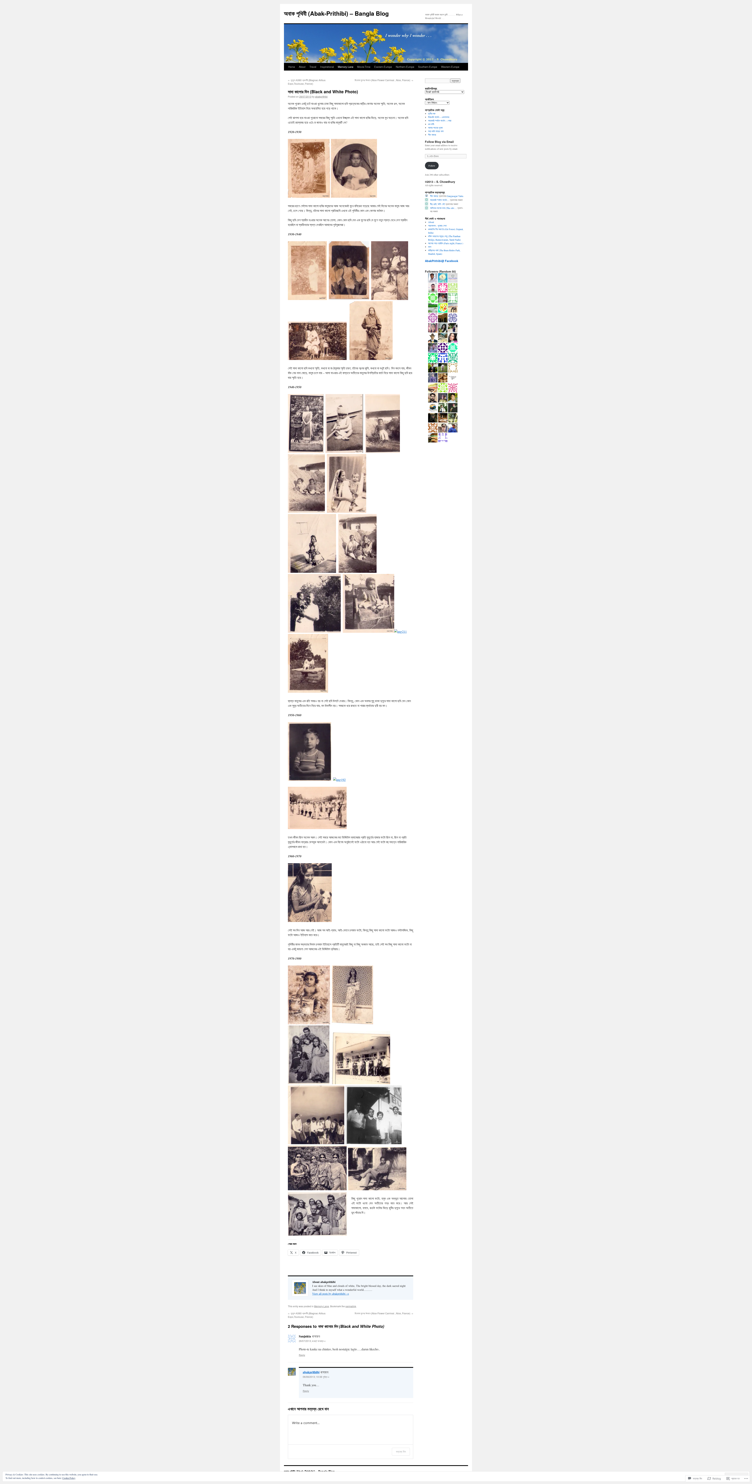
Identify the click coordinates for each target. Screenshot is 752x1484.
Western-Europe (450, 67)
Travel (312, 67)
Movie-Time (363, 67)
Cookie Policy (68, 1477)
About (302, 67)
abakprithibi (321, 96)
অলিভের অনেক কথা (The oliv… (443, 207)
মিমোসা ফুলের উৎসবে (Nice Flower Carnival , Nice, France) (384, 80)
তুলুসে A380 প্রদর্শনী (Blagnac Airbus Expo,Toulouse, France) (306, 81)
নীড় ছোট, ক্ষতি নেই (437, 204)
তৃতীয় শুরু (431, 113)
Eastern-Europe (383, 67)
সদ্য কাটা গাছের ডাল (436, 131)
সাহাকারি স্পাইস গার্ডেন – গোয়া (439, 120)
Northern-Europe (405, 67)
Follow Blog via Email (439, 142)
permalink (350, 1306)
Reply (302, 1355)
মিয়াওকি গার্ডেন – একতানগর (438, 117)
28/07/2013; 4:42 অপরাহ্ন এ (312, 1341)
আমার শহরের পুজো (435, 127)
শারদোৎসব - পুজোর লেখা (437, 225)
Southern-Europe (427, 67)
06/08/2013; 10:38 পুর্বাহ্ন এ (316, 1376)
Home (291, 67)
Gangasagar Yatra (455, 196)
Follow (431, 165)
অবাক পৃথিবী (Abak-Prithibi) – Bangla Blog (336, 13)
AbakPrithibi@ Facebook (441, 261)
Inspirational (327, 67)
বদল (429, 246)
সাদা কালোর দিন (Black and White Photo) (323, 91)
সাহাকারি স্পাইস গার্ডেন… (439, 199)
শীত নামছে (432, 134)
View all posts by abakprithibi (330, 1293)
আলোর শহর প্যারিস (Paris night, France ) (445, 243)
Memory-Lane (345, 67)
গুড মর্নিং (431, 124)
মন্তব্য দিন (401, 1451)
